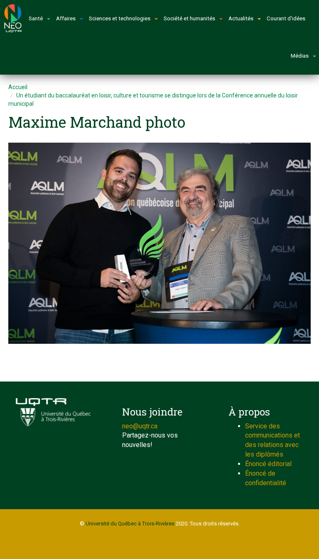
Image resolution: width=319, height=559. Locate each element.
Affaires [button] (66, 18)
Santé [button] (36, 18)
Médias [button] (300, 56)
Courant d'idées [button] (286, 18)
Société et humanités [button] (189, 18)
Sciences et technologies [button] (119, 18)
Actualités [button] (240, 18)
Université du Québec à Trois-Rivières (130, 523)
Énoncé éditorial (268, 464)
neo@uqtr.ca (139, 426)
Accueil (17, 87)
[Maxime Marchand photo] (159, 243)
